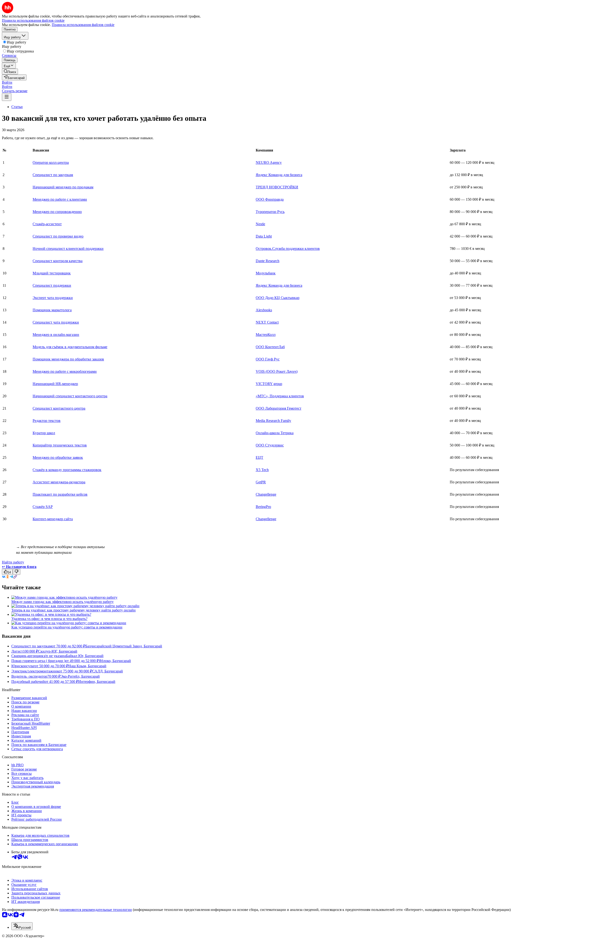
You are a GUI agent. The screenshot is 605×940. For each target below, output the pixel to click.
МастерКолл (266, 335)
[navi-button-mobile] (6, 97)
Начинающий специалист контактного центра (70, 396)
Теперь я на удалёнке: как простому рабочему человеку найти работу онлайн (73, 610)
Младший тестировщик (52, 273)
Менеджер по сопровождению (57, 212)
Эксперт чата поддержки (53, 298)
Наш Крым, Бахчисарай (87, 666)
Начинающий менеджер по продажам (63, 187)
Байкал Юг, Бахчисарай (85, 656)
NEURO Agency (269, 162)
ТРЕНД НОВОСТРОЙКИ (277, 187)
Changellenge (266, 494)
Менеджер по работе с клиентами (60, 199)
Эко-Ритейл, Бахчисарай (80, 676)
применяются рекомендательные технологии (95, 910)
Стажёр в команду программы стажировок (67, 470)
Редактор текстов (46, 421)
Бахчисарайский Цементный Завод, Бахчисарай (123, 646)
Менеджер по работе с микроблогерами (65, 371)
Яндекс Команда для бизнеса (279, 175)
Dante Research (267, 261)
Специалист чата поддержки (56, 322)
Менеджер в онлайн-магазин (56, 335)
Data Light (264, 236)
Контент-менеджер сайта (53, 519)
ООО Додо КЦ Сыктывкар (277, 298)
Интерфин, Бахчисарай (96, 682)
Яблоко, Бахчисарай (115, 661)
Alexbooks (264, 310)
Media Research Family (273, 421)
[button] (7, 82)
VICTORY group (269, 384)
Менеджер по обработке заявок (58, 457)
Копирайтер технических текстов (60, 445)
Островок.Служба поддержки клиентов (288, 249)
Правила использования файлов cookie (83, 25)
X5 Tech (262, 470)
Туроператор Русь (270, 212)
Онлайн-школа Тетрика (275, 433)
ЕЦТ (259, 457)
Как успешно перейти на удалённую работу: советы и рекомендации (66, 627)
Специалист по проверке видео (58, 236)
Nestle (260, 224)
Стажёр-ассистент (47, 224)
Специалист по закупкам (53, 175)
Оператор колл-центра (51, 162)
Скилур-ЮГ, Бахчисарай (57, 651)
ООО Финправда (270, 199)
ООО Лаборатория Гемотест (278, 408)
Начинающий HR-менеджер (55, 384)
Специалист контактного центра (59, 408)
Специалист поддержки (52, 285)
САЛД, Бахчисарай (107, 671)
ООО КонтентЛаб (270, 347)
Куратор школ (44, 433)
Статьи (17, 107)
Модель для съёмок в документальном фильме (70, 347)
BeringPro (263, 507)
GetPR (261, 482)
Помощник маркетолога (52, 310)
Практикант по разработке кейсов (60, 494)
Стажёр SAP (43, 507)
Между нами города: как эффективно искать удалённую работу (62, 602)
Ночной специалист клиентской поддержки (68, 249)
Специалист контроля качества (57, 261)
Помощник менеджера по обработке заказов (68, 359)
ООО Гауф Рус (268, 359)
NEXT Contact (267, 322)
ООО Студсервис (270, 445)
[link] (10, 71)
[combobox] (22, 926)
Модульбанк (266, 273)
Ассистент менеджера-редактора (59, 482)
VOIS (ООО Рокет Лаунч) (277, 371)
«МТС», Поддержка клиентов (280, 396)
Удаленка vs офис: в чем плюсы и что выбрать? (49, 619)
